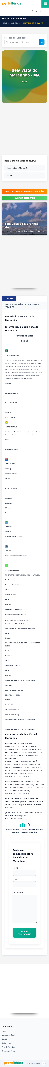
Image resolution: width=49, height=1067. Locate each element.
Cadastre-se (6, 1043)
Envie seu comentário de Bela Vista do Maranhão (22, 305)
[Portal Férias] (11, 4)
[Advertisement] (24, 130)
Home (4, 1031)
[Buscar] (41, 42)
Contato (5, 1039)
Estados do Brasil (8, 1035)
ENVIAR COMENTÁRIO (24, 933)
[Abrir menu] (45, 4)
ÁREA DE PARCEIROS (39, 11)
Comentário (17, 893)
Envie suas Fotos (8, 1051)
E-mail (16, 879)
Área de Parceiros (8, 1047)
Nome (15, 868)
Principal (9, 298)
